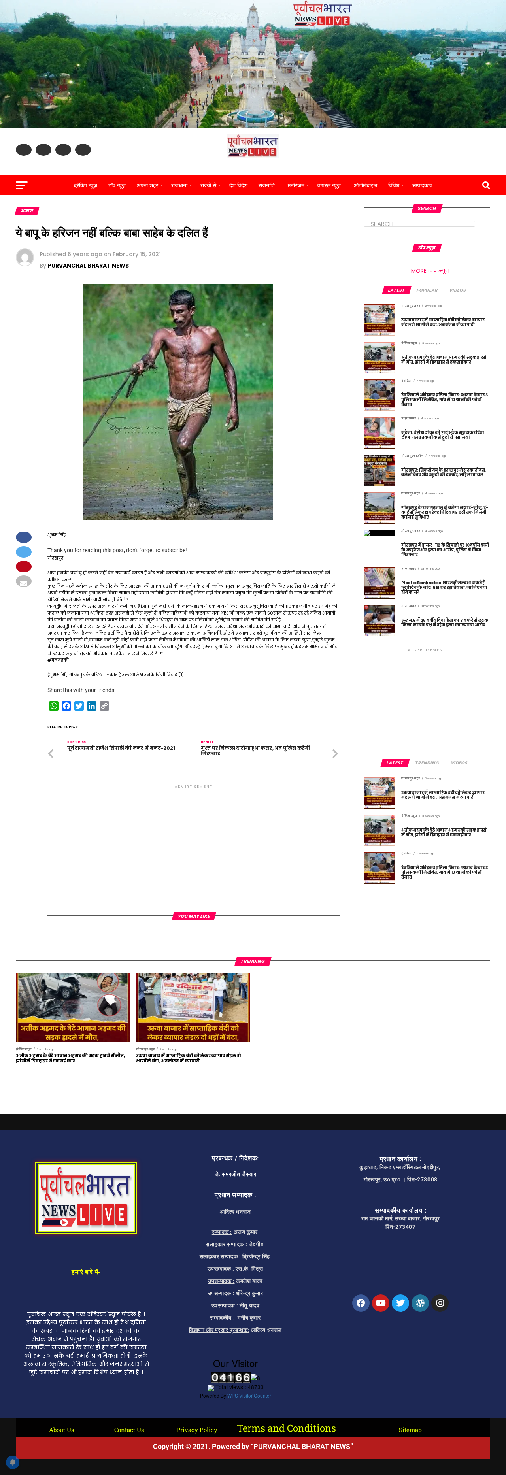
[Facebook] (361, 1303)
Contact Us (129, 1430)
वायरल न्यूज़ (329, 185)
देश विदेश (238, 185)
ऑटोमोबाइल (365, 185)
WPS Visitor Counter (249, 1395)
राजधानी (179, 185)
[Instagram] (440, 1303)
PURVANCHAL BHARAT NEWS (88, 266)
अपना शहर (147, 185)
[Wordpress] (420, 1303)
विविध (393, 185)
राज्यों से (208, 185)
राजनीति (267, 185)
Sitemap (410, 1430)
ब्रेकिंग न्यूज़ (85, 185)
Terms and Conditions (286, 1428)
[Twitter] (400, 1303)
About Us (61, 1430)
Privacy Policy (196, 1430)
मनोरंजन (296, 185)
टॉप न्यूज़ (117, 185)
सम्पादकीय (422, 185)
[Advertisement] (193, 845)
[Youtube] (380, 1303)
